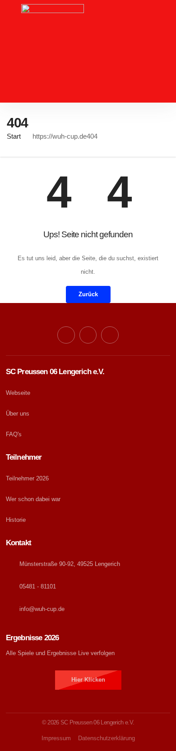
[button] (88, 94)
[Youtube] (88, 335)
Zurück (88, 294)
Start (14, 136)
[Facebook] (65, 335)
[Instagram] (109, 335)
